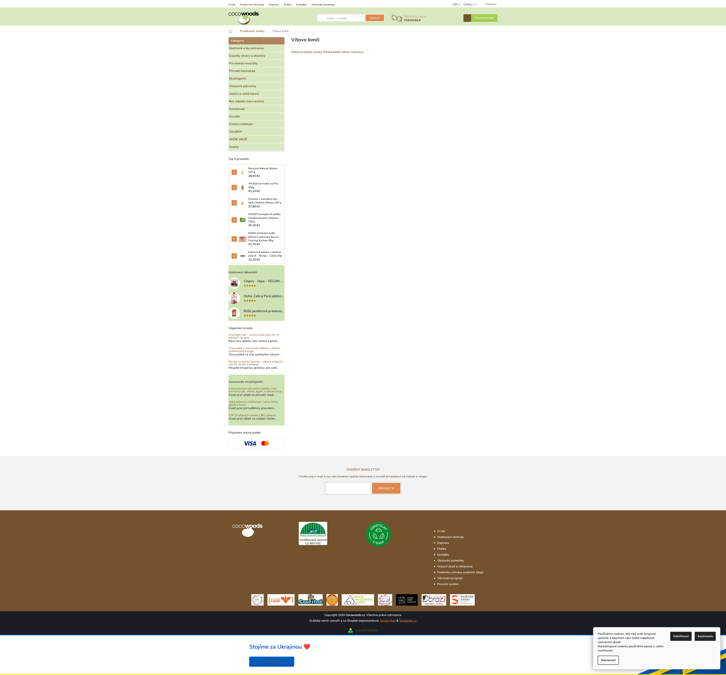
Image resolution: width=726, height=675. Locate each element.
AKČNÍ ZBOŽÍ (238, 139)
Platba (287, 4)
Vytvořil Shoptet (367, 630)
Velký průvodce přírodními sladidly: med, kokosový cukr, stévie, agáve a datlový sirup (255, 390)
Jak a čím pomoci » (272, 661)
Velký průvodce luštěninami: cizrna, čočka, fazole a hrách (253, 403)
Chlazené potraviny (242, 86)
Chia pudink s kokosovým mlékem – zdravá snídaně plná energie (254, 350)
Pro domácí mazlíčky (243, 63)
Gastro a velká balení (244, 94)
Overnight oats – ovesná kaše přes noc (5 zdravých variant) (254, 336)
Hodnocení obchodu (252, 4)
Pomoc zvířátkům (241, 124)
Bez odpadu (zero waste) (246, 101)
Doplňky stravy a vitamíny (247, 56)
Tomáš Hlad (388, 621)
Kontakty (301, 4)
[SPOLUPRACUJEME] (281, 599)
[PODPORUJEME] (257, 599)
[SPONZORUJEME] (332, 599)
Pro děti (234, 116)
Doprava (274, 4)
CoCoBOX (235, 132)
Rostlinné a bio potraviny (246, 48)
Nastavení (608, 660)
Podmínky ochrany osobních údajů (460, 572)
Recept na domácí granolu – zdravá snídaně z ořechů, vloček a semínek (256, 363)
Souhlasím (705, 636)
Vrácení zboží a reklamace (455, 566)
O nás (232, 4)
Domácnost (237, 109)
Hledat (375, 18)
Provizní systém (448, 584)
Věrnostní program (450, 578)
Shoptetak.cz (407, 621)
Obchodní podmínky (323, 4)
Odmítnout (681, 636)
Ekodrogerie (237, 78)
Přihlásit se (386, 488)
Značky (234, 147)
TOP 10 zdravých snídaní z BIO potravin (252, 415)
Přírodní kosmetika (242, 71)
